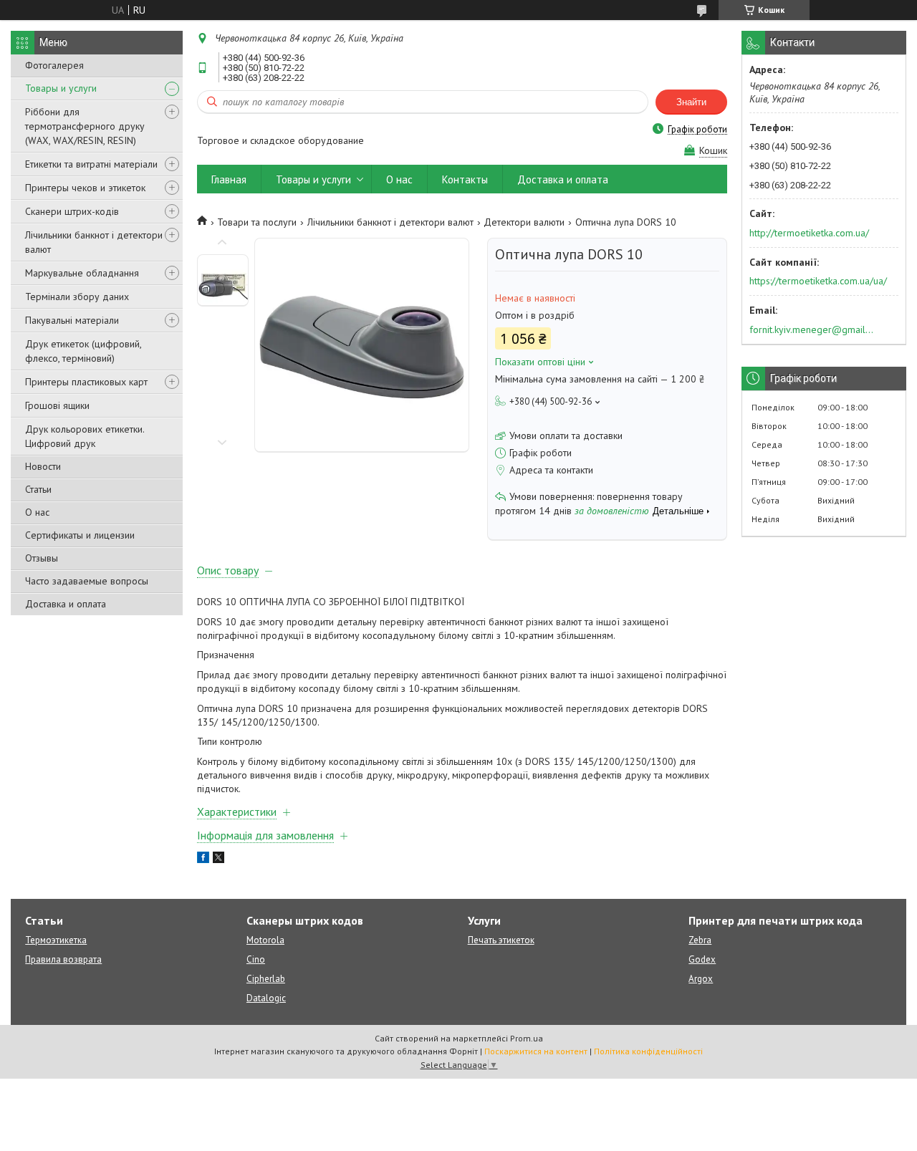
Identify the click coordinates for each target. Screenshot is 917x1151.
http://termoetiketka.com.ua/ (809, 232)
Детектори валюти (524, 222)
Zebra (699, 940)
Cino (255, 959)
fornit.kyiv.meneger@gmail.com (812, 329)
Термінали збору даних (77, 296)
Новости (43, 466)
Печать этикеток (501, 940)
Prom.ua (526, 1038)
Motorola (265, 940)
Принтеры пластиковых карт (86, 381)
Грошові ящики (57, 405)
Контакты (465, 179)
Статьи (38, 489)
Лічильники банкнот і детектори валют (94, 242)
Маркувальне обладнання (82, 272)
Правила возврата (63, 959)
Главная (228, 179)
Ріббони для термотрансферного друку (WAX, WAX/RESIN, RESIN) (85, 126)
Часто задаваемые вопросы (86, 580)
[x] (218, 859)
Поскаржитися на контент (535, 1051)
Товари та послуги (257, 222)
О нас (37, 512)
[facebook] (203, 859)
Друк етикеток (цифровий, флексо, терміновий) (83, 351)
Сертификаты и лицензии (80, 535)
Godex (702, 959)
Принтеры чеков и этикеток (85, 187)
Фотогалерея (54, 65)
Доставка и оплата (65, 603)
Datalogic (266, 998)
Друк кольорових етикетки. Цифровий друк (84, 436)
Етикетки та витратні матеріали (91, 164)
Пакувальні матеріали (72, 320)
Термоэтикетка (56, 940)
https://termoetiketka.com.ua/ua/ (818, 280)
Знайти (691, 102)
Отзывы (41, 558)
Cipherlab (265, 979)
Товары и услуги (61, 88)
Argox (700, 979)
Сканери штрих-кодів (72, 211)
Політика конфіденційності (648, 1051)
